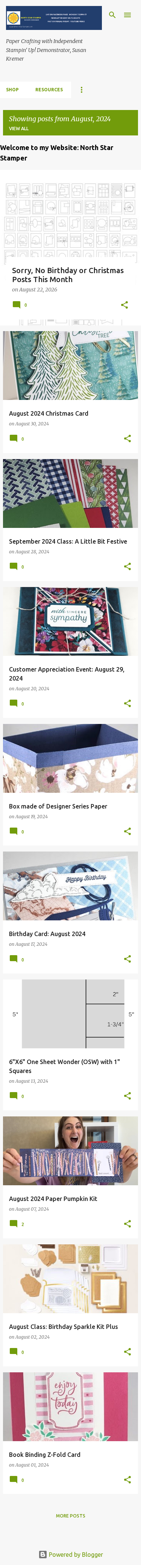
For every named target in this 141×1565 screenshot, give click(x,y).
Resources (49, 89)
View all (19, 128)
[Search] (112, 15)
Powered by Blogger (75, 1554)
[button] (124, 305)
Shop (12, 89)
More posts (70, 1515)
